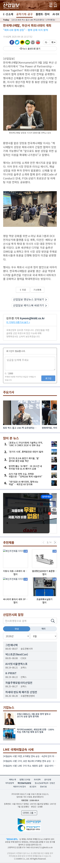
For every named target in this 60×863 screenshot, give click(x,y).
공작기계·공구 (24, 14)
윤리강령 (47, 779)
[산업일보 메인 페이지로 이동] (11, 5)
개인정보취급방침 (24, 783)
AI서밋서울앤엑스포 (16, 664)
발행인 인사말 (25, 779)
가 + (53, 42)
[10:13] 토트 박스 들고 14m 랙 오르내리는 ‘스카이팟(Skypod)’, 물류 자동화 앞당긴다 (34, 19)
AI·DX (56, 14)
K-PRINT (10, 673)
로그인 (48, 378)
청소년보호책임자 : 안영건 (45, 783)
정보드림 (43, 786)
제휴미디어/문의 (19, 786)
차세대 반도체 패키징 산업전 (21, 692)
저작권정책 (9, 783)
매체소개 (12, 779)
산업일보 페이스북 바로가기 (28, 305)
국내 (17, 628)
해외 (44, 628)
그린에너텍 (11, 645)
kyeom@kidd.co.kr (32, 318)
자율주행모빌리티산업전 (18, 683)
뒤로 (24, 289)
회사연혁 (37, 779)
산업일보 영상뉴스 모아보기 (28, 299)
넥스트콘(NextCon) (16, 654)
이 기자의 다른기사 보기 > (18, 322)
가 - (46, 42)
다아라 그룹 (28, 812)
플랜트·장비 (43, 14)
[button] (32, 42)
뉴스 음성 (27, 48)
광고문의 (33, 786)
